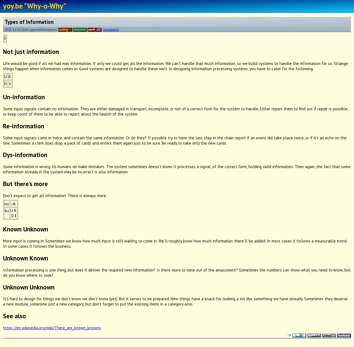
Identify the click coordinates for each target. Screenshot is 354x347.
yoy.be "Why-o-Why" (34, 6)
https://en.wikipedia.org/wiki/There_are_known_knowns (52, 327)
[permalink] (111, 29)
